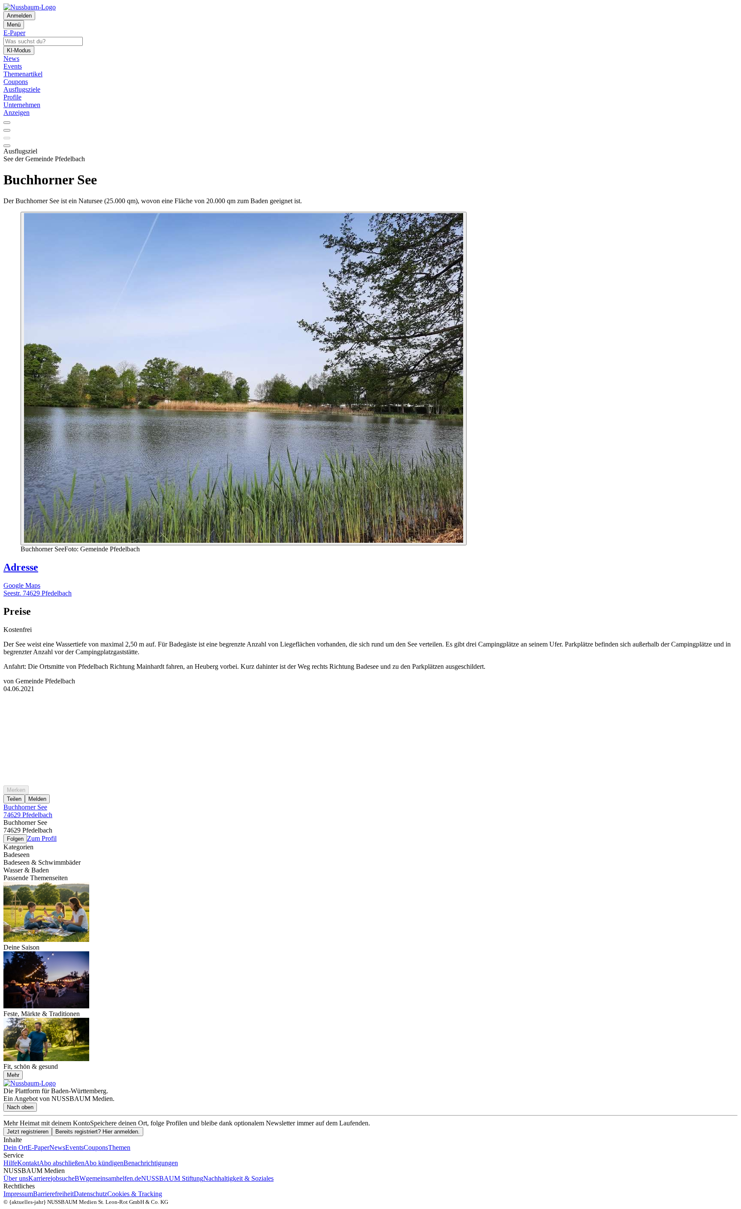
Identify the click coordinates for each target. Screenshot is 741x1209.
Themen (119, 1147)
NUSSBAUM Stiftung (172, 1178)
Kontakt (28, 1163)
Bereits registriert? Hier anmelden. (97, 1131)
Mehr (13, 1075)
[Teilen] (6, 130)
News (57, 1147)
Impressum (18, 1193)
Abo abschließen (61, 1163)
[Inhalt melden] (6, 145)
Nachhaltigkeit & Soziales (238, 1178)
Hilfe (10, 1163)
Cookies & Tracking (134, 1193)
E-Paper (38, 1147)
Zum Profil (42, 838)
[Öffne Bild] (244, 378)
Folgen (15, 839)
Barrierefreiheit (53, 1193)
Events (74, 1147)
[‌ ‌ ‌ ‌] (370, 708)
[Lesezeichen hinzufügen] (6, 138)
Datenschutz (90, 1193)
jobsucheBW (68, 1178)
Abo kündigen (104, 1163)
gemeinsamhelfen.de (113, 1178)
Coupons (96, 1147)
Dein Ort (15, 1147)
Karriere (39, 1178)
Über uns (15, 1178)
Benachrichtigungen (151, 1163)
